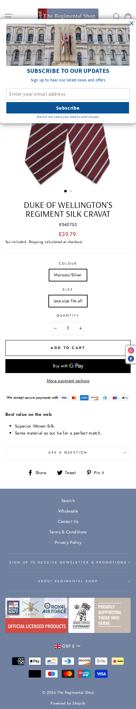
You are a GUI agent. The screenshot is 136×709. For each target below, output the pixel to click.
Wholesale (68, 511)
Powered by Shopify (68, 703)
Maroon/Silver (68, 275)
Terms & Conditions (67, 532)
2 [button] (71, 191)
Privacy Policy (68, 542)
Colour (68, 263)
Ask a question (68, 452)
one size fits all (68, 301)
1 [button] (65, 191)
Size (68, 289)
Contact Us (68, 521)
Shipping (36, 241)
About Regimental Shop (68, 581)
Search (68, 500)
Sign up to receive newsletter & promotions (68, 562)
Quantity (68, 315)
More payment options (68, 380)
